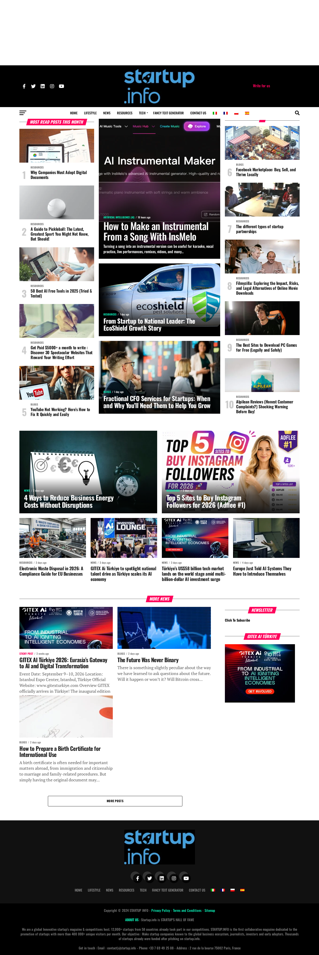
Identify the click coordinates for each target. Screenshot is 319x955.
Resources (124, 112)
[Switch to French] (225, 113)
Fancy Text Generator (168, 112)
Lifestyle (90, 112)
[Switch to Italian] (215, 113)
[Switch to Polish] (236, 113)
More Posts (115, 801)
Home (74, 112)
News (106, 112)
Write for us (261, 85)
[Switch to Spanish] (247, 113)
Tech (142, 112)
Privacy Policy (161, 910)
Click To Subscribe (237, 620)
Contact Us (198, 112)
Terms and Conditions (187, 910)
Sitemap (210, 910)
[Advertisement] (159, 32)
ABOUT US (132, 919)
